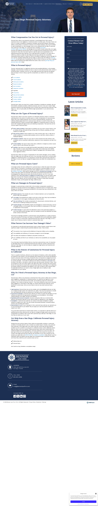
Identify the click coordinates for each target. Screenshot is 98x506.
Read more (75, 116)
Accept (83, 501)
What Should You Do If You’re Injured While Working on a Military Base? (79, 135)
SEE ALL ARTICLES (75, 150)
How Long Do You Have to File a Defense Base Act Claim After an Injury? (79, 121)
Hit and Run (16, 92)
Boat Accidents (16, 86)
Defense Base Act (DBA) (38, 3)
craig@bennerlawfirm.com (21, 386)
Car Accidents (16, 77)
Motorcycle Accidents (18, 81)
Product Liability (17, 99)
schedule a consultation (39, 335)
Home (27, 3)
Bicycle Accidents (17, 84)
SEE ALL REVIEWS (75, 163)
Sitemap (44, 402)
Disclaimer (38, 402)
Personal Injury (58, 3)
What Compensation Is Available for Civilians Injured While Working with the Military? (79, 107)
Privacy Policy (86, 504)
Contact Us (70, 3)
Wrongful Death (17, 101)
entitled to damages (17, 171)
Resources (65, 3)
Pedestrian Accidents (18, 88)
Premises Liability (17, 97)
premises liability (22, 49)
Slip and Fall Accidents (18, 94)
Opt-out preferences (81, 504)
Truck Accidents (17, 79)
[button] (95, 493)
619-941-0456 (87, 4)
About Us (30, 3)
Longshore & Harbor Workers (49, 3)
